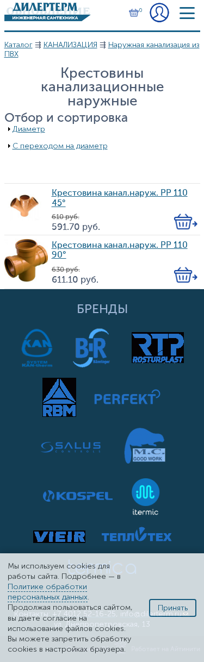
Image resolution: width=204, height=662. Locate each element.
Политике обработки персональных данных (48, 592)
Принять (173, 608)
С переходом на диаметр (60, 146)
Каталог (18, 44)
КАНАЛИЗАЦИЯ (70, 44)
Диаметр (29, 129)
